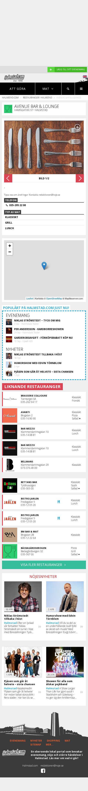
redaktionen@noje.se (52, 765)
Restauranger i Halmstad (37, 97)
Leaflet (29, 298)
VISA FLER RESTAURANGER (42, 564)
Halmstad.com (10, 97)
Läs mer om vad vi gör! (63, 758)
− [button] (9, 251)
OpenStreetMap (54, 298)
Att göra (18, 89)
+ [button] (9, 245)
